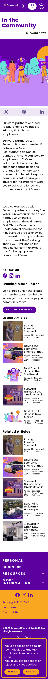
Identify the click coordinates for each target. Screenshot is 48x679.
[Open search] (22, 6)
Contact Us (10, 612)
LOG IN (32, 6)
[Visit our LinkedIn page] (17, 276)
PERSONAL (13, 560)
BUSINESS (12, 567)
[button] (41, 6)
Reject (12, 671)
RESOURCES (14, 573)
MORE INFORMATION (17, 581)
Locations (10, 607)
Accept (31, 671)
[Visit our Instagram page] (11, 276)
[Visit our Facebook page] (5, 276)
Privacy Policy (24, 637)
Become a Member (19, 309)
